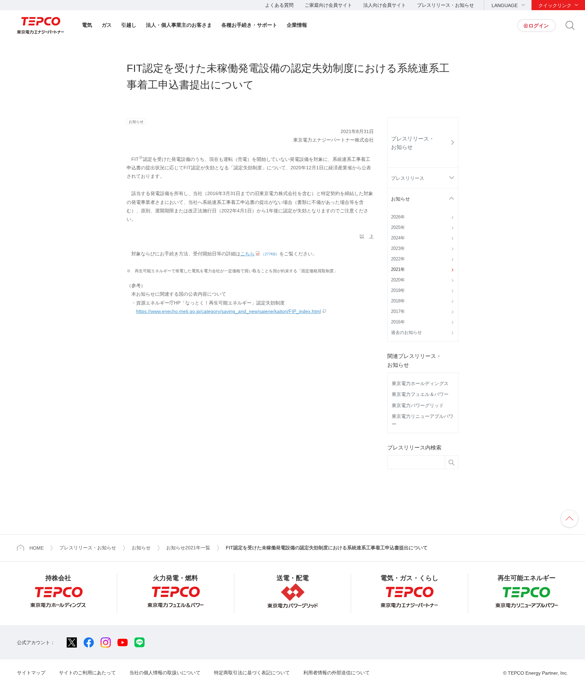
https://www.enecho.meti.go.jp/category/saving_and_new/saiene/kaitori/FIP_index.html (228, 311)
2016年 (398, 322)
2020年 (398, 280)
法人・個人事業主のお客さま (179, 25)
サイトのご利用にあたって (87, 672)
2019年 (398, 290)
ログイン (538, 25)
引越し (128, 25)
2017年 (398, 311)
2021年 (398, 269)
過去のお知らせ (406, 332)
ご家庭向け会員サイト (328, 5)
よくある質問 (279, 5)
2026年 (398, 217)
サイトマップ (31, 672)
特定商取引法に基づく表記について (252, 672)
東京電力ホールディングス (420, 383)
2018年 (398, 301)
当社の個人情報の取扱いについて (164, 672)
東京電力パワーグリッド (418, 405)
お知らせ (400, 199)
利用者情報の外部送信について (336, 672)
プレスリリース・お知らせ (445, 5)
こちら (259, 253)
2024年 (398, 238)
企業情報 (297, 25)
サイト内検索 (570, 25)
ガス (107, 25)
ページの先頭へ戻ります (569, 518)
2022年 (398, 259)
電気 (87, 25)
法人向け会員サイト (384, 5)
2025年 (398, 227)
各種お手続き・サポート (249, 25)
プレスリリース (407, 178)
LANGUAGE (505, 5)
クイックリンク (554, 5)
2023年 (398, 248)
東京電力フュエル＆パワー (420, 394)
